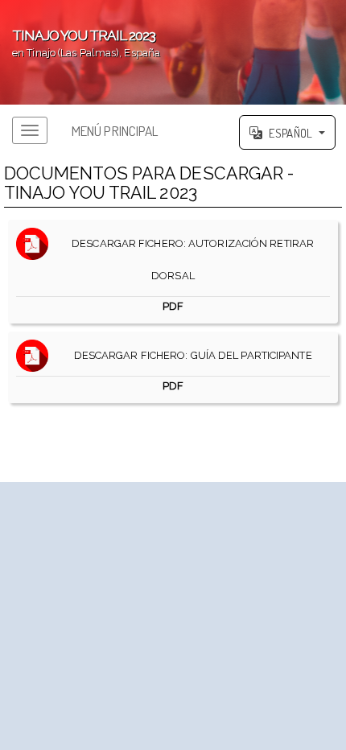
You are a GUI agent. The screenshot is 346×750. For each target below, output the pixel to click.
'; (80, 43)
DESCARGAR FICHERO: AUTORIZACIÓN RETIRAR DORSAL (189, 274)
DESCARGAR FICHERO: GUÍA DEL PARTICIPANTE (188, 370)
